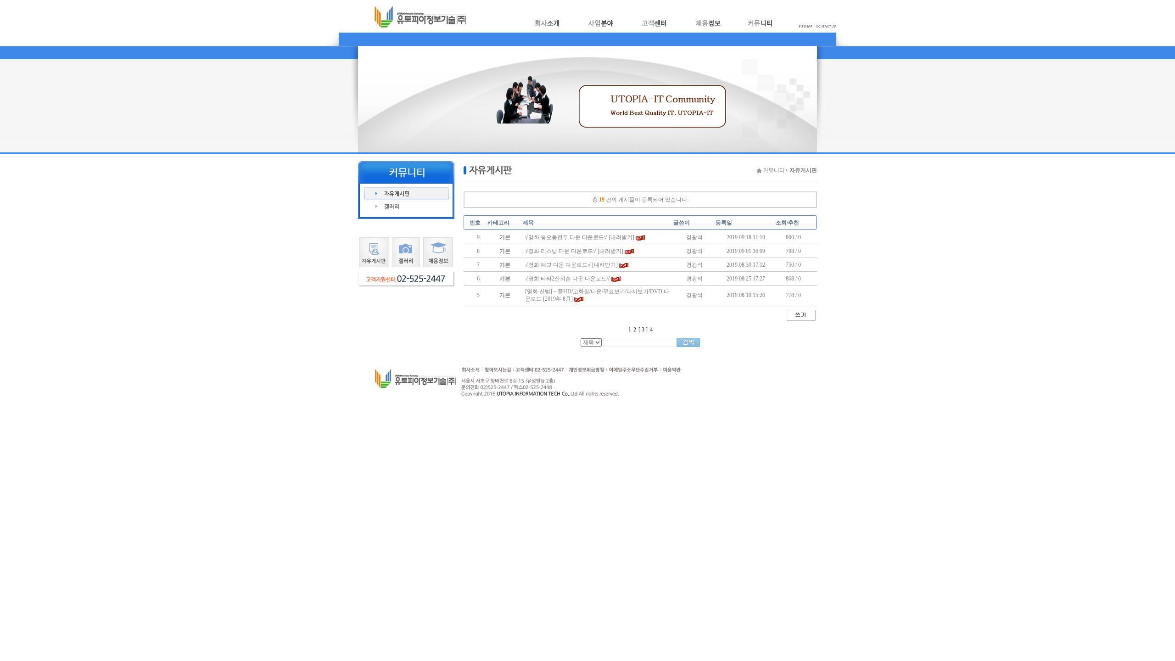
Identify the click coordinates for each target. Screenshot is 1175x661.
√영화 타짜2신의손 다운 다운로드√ (567, 278)
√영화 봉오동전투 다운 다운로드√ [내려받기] (579, 237)
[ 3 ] (643, 329)
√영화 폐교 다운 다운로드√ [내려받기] (571, 265)
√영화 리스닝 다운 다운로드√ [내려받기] (574, 251)
